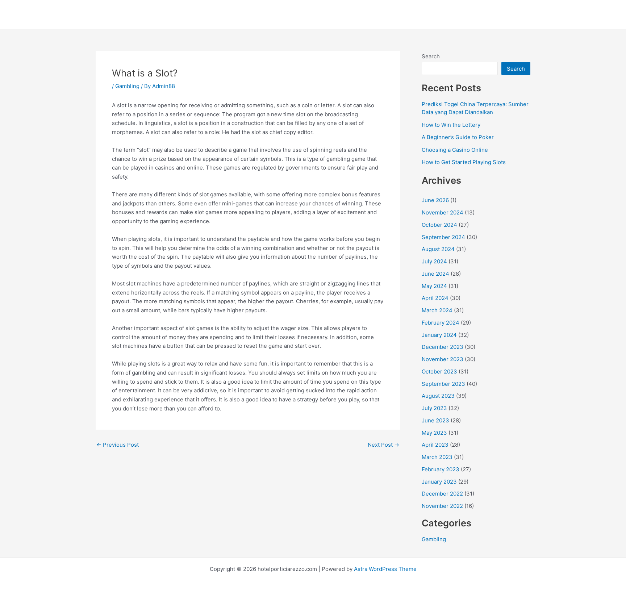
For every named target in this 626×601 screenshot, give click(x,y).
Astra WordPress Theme (385, 568)
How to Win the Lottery (451, 124)
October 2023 (439, 371)
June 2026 (435, 200)
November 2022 (442, 505)
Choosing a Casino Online (455, 149)
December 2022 (442, 493)
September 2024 (443, 237)
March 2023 (437, 457)
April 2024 (435, 298)
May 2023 (434, 432)
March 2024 (437, 310)
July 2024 (434, 261)
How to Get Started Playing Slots (464, 162)
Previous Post (117, 444)
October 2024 (439, 224)
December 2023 (442, 346)
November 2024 (442, 212)
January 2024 (439, 334)
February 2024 (440, 322)
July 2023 (434, 408)
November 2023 (442, 359)
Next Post (383, 444)
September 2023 (443, 383)
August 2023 (438, 395)
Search (431, 56)
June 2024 (435, 273)
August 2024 (438, 249)
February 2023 (440, 469)
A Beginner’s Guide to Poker (458, 137)
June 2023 (435, 420)
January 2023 (439, 481)
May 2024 (434, 286)
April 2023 (435, 444)
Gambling (127, 86)
